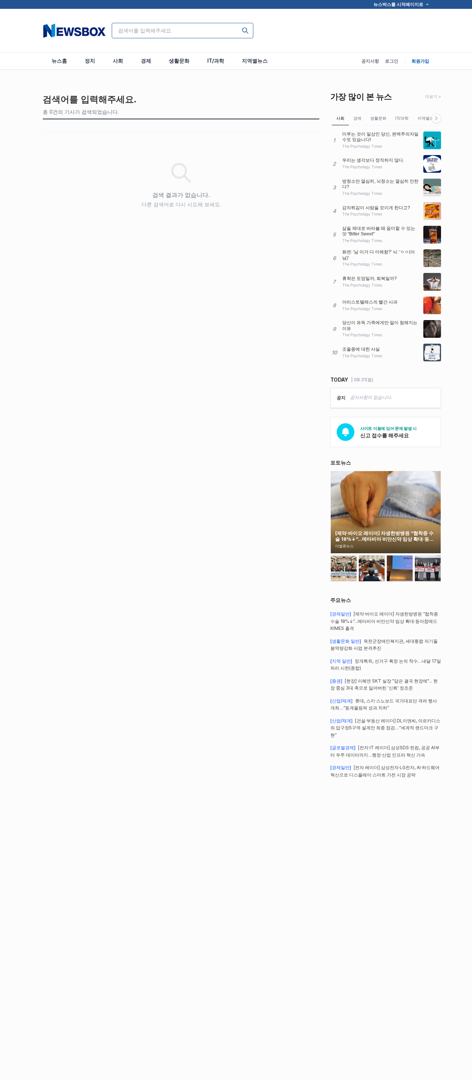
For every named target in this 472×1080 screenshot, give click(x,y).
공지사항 (370, 61)
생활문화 (378, 118)
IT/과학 (402, 118)
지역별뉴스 (427, 118)
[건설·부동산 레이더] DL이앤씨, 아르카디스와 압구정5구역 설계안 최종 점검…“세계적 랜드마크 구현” (385, 728)
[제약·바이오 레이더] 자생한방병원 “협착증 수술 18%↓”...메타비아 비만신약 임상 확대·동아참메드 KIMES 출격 (384, 621)
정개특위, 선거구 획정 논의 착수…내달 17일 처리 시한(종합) (385, 664)
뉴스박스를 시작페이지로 (398, 4)
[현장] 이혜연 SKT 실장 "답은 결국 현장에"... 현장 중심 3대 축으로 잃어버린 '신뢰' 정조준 (384, 684)
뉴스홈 (59, 60)
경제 (357, 118)
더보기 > (433, 96)
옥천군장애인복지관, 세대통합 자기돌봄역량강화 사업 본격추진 (384, 644)
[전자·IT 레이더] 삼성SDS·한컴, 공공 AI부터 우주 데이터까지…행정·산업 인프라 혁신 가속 (385, 751)
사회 (340, 118)
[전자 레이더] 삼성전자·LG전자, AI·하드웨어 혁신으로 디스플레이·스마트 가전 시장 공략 (385, 771)
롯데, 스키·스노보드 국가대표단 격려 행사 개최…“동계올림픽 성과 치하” (383, 704)
